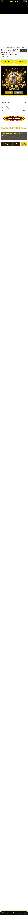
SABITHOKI (3, 47)
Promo (3, 913)
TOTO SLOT (22, 47)
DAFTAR (21, 61)
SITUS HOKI (9, 47)
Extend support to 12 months (14, 111)
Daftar (14, 913)
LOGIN (7, 61)
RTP (19, 913)
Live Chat (25, 913)
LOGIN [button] (7, 92)
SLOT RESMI (16, 47)
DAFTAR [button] (17, 92)
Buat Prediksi (24, 143)
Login (8, 913)
